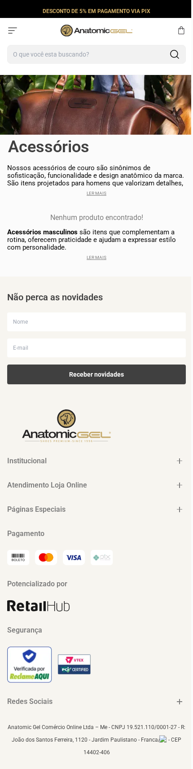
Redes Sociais (30, 701)
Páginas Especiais (36, 509)
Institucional (27, 461)
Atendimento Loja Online (47, 485)
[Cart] (181, 30)
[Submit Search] (174, 54)
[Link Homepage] (96, 31)
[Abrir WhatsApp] (170, 746)
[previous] (9, 11)
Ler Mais (96, 193)
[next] (183, 11)
